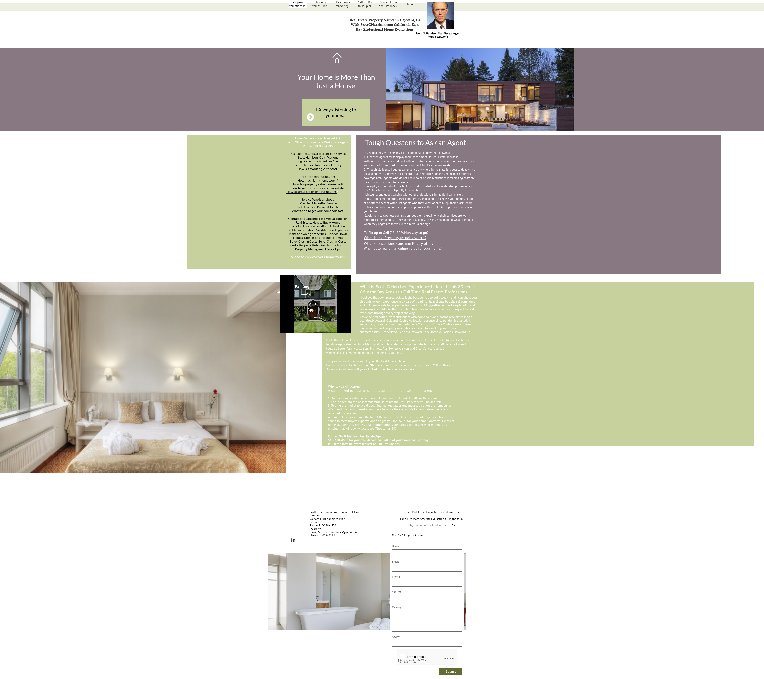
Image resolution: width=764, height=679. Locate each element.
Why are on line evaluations (425, 525)
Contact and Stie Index (304, 218)
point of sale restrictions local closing (439, 178)
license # (452, 157)
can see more (406, 369)
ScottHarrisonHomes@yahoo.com (338, 532)
